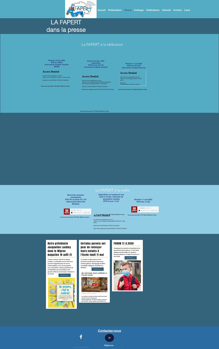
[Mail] (109, 338)
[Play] (72, 213)
